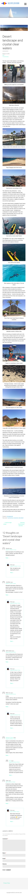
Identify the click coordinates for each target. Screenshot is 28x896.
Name (4, 853)
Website (5, 864)
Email (4, 858)
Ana (3, 55)
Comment (5, 838)
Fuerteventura (10, 517)
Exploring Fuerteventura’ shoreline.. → (21, 524)
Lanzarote (16, 517)
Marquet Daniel (9, 737)
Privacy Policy (6, 883)
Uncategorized (10, 516)
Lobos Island (20, 517)
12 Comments (6, 56)
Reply (7, 557)
